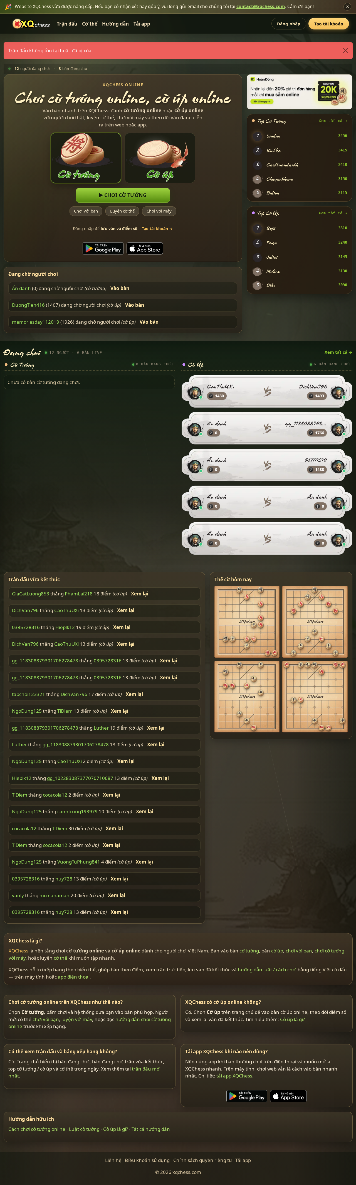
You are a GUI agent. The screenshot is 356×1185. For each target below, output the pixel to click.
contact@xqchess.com (260, 6)
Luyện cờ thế (122, 211)
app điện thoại (74, 976)
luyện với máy (76, 1019)
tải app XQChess (234, 1075)
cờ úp (277, 950)
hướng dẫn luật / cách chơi (267, 969)
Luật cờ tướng (84, 1129)
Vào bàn (119, 288)
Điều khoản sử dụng (147, 1160)
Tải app (142, 24)
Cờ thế (89, 24)
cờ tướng (249, 950)
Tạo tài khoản (328, 23)
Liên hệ (113, 1160)
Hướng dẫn (115, 24)
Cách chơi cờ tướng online (36, 1129)
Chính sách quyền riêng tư (202, 1160)
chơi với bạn (299, 950)
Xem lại (139, 594)
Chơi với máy (159, 211)
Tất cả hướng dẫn (151, 1129)
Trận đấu (67, 24)
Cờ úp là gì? (292, 1019)
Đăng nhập (288, 23)
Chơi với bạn (86, 211)
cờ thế (60, 957)
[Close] (345, 50)
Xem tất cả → (333, 121)
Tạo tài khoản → (157, 228)
